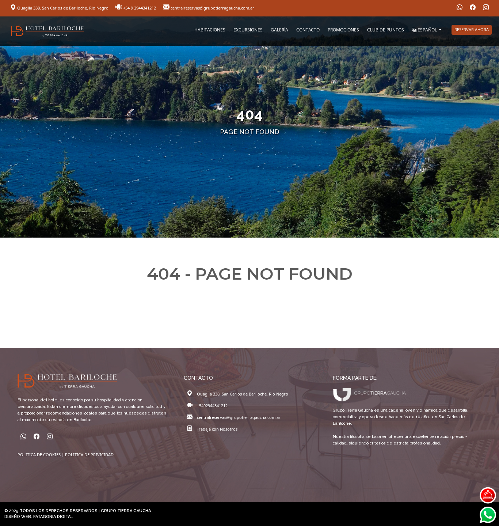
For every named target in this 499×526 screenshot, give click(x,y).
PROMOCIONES (343, 30)
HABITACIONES (209, 30)
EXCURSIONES (248, 30)
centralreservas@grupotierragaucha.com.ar (211, 8)
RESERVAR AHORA (471, 29)
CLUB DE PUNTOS (385, 30)
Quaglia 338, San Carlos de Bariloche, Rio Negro (63, 8)
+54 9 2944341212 (139, 8)
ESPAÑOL (427, 30)
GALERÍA (279, 30)
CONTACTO (308, 30)
